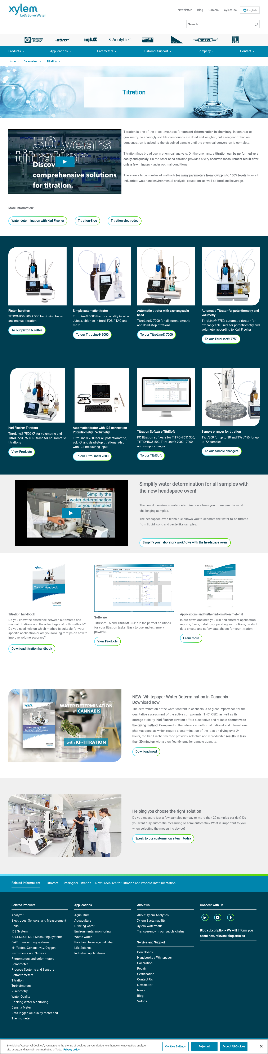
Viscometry (20, 991)
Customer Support (155, 51)
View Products (22, 452)
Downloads (145, 952)
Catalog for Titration (77, 883)
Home (12, 61)
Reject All (204, 1046)
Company (204, 51)
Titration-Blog (87, 220)
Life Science (82, 948)
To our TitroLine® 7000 (156, 334)
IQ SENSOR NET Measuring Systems (37, 937)
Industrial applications (89, 953)
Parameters (105, 51)
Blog (200, 10)
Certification (145, 974)
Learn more (191, 638)
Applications (59, 51)
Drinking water (84, 926)
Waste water (83, 937)
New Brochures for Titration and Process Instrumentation (135, 883)
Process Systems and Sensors (33, 969)
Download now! (146, 751)
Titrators (52, 883)
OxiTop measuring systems (30, 942)
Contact (245, 51)
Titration (52, 61)
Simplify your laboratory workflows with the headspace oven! (185, 542)
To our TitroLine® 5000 (92, 334)
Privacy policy (71, 1049)
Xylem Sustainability (151, 920)
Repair (141, 968)
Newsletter (185, 10)
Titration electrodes (124, 220)
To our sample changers (221, 451)
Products (14, 51)
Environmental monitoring (92, 931)
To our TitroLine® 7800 (92, 456)
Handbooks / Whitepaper (154, 958)
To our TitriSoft (151, 455)
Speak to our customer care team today (163, 838)
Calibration (144, 963)
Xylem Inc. (230, 10)
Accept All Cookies (234, 1046)
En (252, 10)
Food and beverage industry (93, 942)
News (141, 990)
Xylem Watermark (149, 926)
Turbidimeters (21, 986)
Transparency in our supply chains (160, 931)
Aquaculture (82, 920)
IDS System (20, 931)
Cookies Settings (175, 1046)
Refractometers (22, 975)
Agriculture (82, 915)
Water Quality (21, 996)
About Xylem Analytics (153, 915)
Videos (142, 1001)
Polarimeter (20, 964)
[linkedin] (205, 917)
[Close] (261, 1046)
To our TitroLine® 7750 (221, 339)
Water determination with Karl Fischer (38, 220)
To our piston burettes (27, 330)
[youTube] (218, 917)
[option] (33, 40)
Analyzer (17, 915)
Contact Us (145, 979)
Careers (214, 10)
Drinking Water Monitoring (30, 1002)
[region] (134, 1046)
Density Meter (21, 1007)
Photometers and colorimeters (33, 959)
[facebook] (231, 917)
